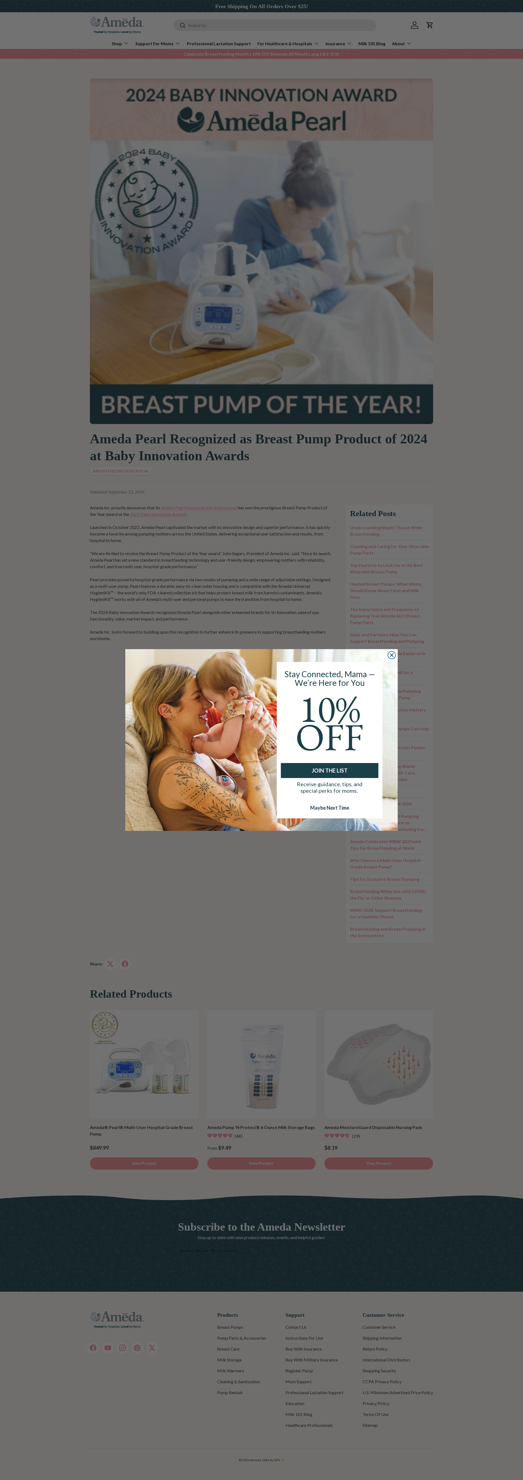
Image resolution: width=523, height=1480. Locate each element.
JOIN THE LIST (330, 770)
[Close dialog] (392, 655)
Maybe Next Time (329, 807)
